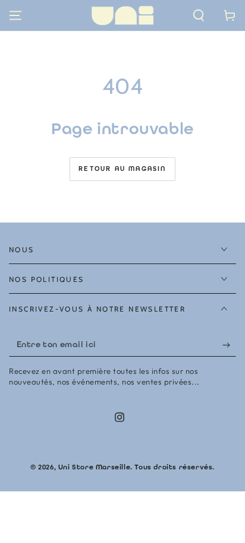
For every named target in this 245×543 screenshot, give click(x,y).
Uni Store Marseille (94, 467)
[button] (198, 15)
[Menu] (15, 15)
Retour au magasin (122, 169)
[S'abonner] (229, 345)
